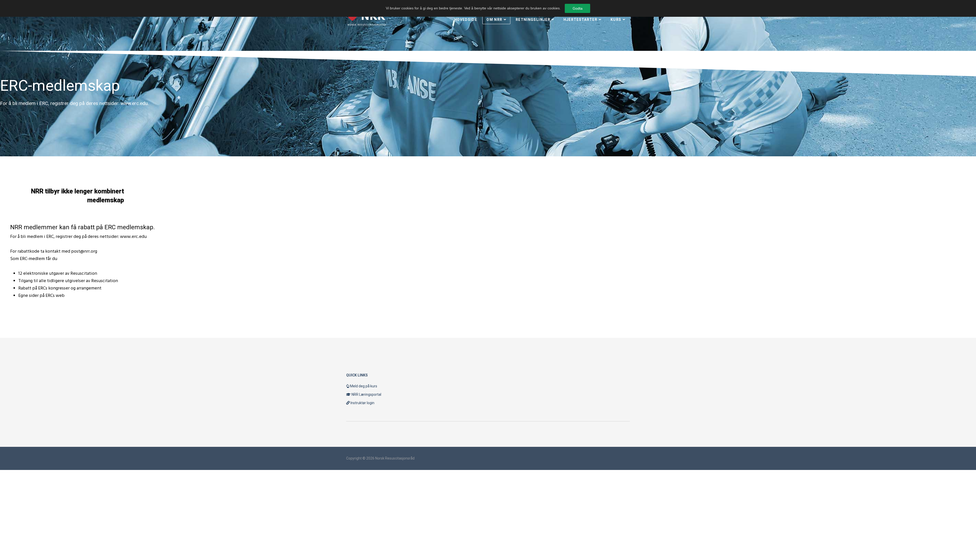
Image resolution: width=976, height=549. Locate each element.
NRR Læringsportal (366, 394)
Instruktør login (362, 403)
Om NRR (494, 20)
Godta (578, 8)
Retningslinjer (533, 20)
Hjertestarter (580, 20)
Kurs (616, 20)
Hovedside (465, 20)
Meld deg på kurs (363, 386)
